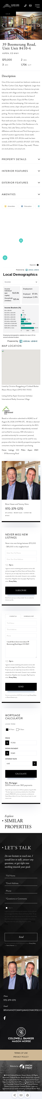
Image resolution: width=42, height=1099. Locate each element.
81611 (36, 450)
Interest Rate (11, 759)
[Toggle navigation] (37, 5)
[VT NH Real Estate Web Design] (21, 1067)
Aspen (30, 450)
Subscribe (21, 590)
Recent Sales (18, 513)
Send (21, 686)
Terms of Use (21, 1053)
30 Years (11, 729)
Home (4, 450)
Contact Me (28, 513)
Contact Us (13, 616)
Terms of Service (11, 697)
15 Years (21, 729)
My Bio (7, 515)
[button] (4, 26)
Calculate (21, 773)
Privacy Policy (13, 581)
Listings (11, 450)
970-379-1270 (14, 509)
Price (7, 738)
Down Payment (11, 748)
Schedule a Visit (29, 616)
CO (17, 450)
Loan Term (10, 724)
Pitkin (23, 450)
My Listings (9, 513)
